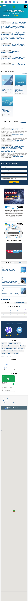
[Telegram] (14, 2)
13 (3, 314)
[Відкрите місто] (15, 251)
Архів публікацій (20, 302)
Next (20, 260)
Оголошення (8, 262)
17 (17, 314)
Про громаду (5, 15)
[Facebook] (6, 2)
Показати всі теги (6, 356)
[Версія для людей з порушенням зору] (18, 2)
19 (24, 314)
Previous (8, 260)
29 (10, 318)
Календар (7, 302)
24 (17, 316)
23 (14, 316)
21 (6, 316)
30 (14, 318)
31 (17, 318)
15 (10, 314)
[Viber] (10, 2)
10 (17, 312)
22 (10, 316)
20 (3, 316)
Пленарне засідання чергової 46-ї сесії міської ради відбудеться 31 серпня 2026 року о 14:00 (7, 88)
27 (3, 318)
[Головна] (2, 2)
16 (14, 314)
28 (7, 318)
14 (6, 314)
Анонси (20, 262)
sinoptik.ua (18, 369)
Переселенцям (15, 15)
